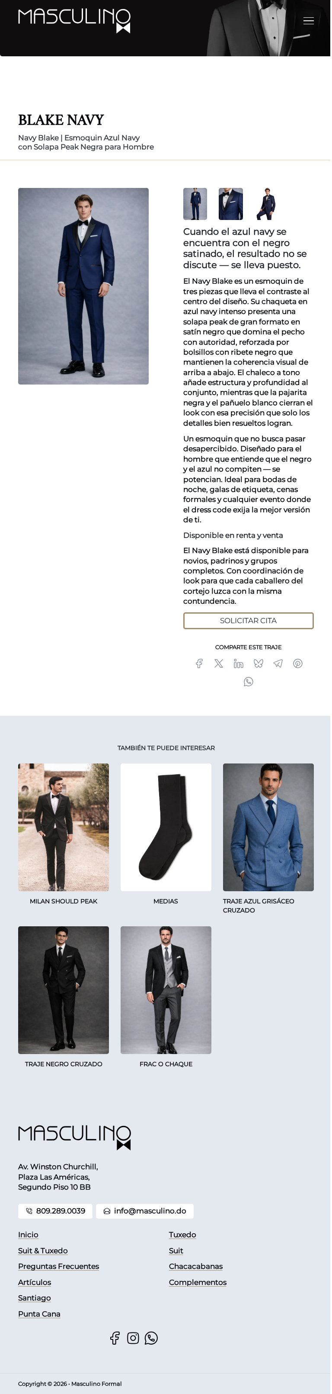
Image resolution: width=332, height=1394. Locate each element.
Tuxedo (182, 1234)
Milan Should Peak (63, 901)
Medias (165, 901)
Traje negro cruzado (63, 1064)
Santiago (34, 1298)
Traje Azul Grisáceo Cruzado (258, 905)
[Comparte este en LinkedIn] (239, 663)
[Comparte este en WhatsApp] (248, 682)
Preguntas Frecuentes (58, 1266)
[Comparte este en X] (219, 663)
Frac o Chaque (166, 1064)
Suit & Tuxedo (43, 1250)
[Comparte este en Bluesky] (258, 663)
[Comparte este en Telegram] (278, 663)
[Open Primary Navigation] (308, 21)
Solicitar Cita (248, 620)
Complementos (198, 1282)
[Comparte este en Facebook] (199, 663)
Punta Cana (39, 1314)
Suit (176, 1250)
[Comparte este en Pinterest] (298, 663)
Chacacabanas (196, 1266)
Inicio (28, 1234)
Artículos (34, 1282)
